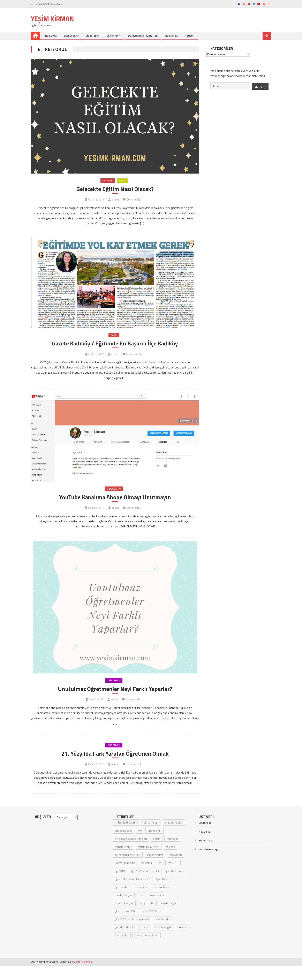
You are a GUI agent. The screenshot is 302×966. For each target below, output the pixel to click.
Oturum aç (205, 822)
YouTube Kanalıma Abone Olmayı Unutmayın (115, 497)
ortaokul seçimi (124, 903)
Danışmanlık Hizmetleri (143, 35)
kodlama (146, 863)
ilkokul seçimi (154, 854)
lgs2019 (120, 871)
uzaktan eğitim (169, 903)
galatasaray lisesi (148, 846)
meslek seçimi (123, 895)
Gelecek (108, 180)
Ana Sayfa (50, 35)
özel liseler (121, 935)
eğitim (156, 838)
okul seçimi (157, 895)
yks (117, 911)
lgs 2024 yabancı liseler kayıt (132, 879)
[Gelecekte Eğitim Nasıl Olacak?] (115, 116)
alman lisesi (151, 822)
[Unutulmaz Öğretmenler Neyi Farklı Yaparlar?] (115, 607)
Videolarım (92, 35)
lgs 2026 (161, 879)
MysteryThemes (82, 962)
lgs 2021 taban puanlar (145, 871)
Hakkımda (171, 35)
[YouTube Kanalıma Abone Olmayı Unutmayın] (115, 437)
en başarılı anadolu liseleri (131, 838)
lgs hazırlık (121, 887)
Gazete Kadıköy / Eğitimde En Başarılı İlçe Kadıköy (115, 343)
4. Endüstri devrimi (126, 822)
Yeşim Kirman (52, 19)
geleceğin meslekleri (127, 854)
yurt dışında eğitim (126, 927)
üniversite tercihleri (146, 935)
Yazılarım (70, 35)
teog (142, 903)
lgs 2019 (173, 863)
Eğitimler (112, 35)
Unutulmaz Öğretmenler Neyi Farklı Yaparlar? (115, 689)
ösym (182, 927)
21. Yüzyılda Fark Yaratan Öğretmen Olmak (115, 753)
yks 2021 (131, 911)
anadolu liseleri (173, 822)
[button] (115, 116)
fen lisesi (172, 838)
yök (145, 927)
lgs (159, 863)
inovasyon (175, 854)
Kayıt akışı (205, 831)
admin (115, 199)
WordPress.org (208, 849)
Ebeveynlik (154, 830)
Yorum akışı (206, 840)
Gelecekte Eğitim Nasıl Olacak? (115, 189)
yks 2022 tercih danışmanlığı (132, 919)
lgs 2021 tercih (174, 871)
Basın (114, 335)
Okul (122, 180)
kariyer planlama (125, 863)
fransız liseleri (123, 846)
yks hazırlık (163, 919)
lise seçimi (140, 887)
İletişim (189, 35)
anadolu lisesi (123, 830)
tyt (152, 903)
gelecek (170, 846)
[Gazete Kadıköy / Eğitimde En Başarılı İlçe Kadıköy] (115, 283)
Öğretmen (113, 680)
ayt (140, 830)
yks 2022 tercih (152, 911)
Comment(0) (134, 199)
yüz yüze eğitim (163, 927)
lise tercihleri (161, 887)
